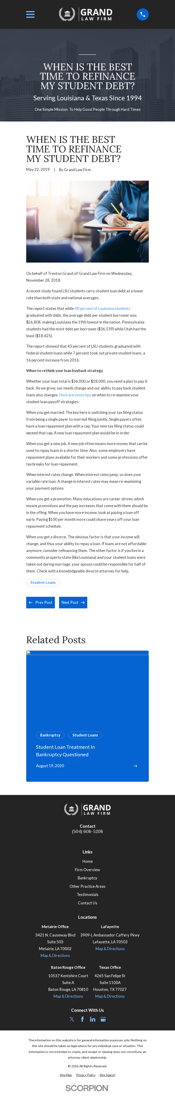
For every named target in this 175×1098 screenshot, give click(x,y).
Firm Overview (87, 870)
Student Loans (43, 582)
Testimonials (87, 894)
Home (87, 861)
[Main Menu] (30, 14)
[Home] (85, 14)
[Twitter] (72, 1019)
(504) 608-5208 (87, 831)
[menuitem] (66, 1075)
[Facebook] (82, 1019)
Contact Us (87, 903)
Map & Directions (55, 955)
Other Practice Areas (87, 886)
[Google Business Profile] (103, 1019)
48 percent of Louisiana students (102, 308)
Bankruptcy (87, 878)
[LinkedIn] (92, 1019)
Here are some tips (75, 395)
